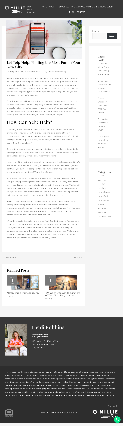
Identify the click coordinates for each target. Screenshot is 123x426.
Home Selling (104, 196)
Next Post (79, 257)
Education (102, 180)
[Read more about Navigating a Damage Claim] (24, 282)
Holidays (101, 188)
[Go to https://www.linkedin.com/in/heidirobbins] (44, 355)
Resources (29, 71)
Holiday (101, 184)
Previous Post (10, 257)
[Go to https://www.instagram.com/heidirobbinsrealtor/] (39, 355)
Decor (101, 176)
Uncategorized (104, 216)
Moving (11, 71)
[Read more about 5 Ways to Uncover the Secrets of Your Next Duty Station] (63, 282)
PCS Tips (19, 71)
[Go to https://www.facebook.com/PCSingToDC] (34, 355)
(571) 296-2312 (38, 348)
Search (95, 31)
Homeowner (104, 200)
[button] (117, 419)
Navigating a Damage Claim (23, 292)
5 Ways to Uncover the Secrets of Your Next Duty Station (62, 294)
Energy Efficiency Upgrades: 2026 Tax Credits (102, 105)
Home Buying (104, 192)
